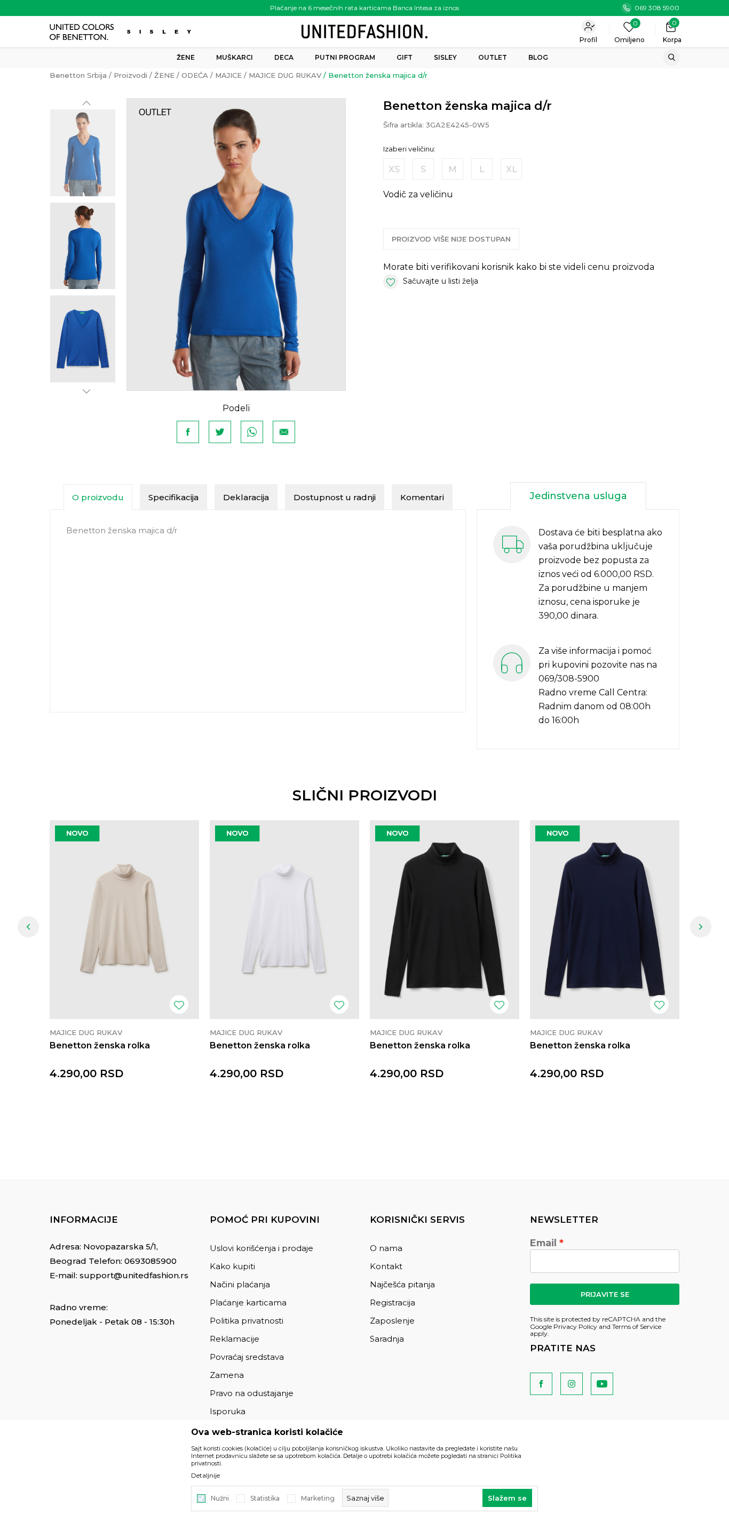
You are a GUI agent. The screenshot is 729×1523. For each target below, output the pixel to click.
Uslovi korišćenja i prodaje (261, 1248)
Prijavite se (605, 1294)
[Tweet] (220, 432)
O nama (386, 1248)
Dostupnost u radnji (335, 497)
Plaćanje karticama (248, 1302)
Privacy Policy (575, 1326)
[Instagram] (571, 1383)
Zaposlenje (392, 1321)
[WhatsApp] (252, 432)
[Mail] (284, 432)
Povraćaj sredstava (247, 1357)
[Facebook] (188, 432)
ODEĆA (194, 75)
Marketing (318, 1498)
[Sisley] (160, 32)
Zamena (227, 1375)
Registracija (392, 1302)
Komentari (422, 497)
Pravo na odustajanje (252, 1393)
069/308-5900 (568, 679)
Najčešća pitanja (402, 1284)
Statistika (265, 1498)
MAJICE (228, 75)
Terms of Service (636, 1326)
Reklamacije (234, 1339)
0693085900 (150, 1261)
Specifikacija (173, 497)
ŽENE (164, 75)
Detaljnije (205, 1475)
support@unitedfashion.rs (134, 1275)
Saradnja (387, 1339)
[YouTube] (602, 1383)
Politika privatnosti (246, 1321)
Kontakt (386, 1266)
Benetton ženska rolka (100, 1045)
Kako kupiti (232, 1266)
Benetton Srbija (78, 75)
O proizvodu (98, 497)
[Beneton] (83, 32)
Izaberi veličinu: (409, 149)
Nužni (220, 1498)
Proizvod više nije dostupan (451, 239)
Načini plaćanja (240, 1284)
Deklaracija (246, 497)
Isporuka (227, 1411)
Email (543, 1243)
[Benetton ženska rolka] (124, 919)
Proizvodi (130, 75)
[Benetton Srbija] (364, 31)
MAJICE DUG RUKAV (285, 75)
